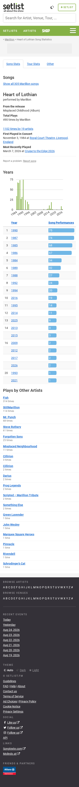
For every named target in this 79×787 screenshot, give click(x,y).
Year (14, 222)
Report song (29, 161)
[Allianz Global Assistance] (9, 770)
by (18, 128)
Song (13, 63)
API (5, 737)
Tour (33, 63)
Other (50, 63)
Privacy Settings (13, 711)
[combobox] (39, 18)
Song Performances (61, 222)
